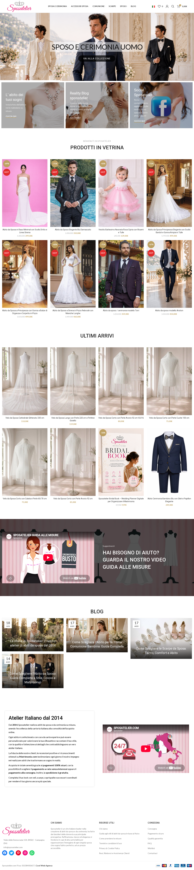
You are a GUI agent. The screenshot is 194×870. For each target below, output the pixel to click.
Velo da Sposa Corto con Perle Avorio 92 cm (73, 498)
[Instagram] (25, 852)
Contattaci (152, 853)
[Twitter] (11, 852)
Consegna (152, 829)
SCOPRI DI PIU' (97, 58)
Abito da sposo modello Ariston (169, 310)
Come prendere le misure (110, 838)
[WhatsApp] (32, 852)
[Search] (173, 6)
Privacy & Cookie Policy (109, 848)
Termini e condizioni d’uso (110, 843)
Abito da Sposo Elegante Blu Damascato (73, 229)
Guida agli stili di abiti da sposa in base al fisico (119, 833)
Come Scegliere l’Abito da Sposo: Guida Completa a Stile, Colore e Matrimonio (33, 678)
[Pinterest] (18, 852)
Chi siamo (103, 829)
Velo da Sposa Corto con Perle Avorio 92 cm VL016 (121, 418)
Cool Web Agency (44, 865)
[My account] (167, 6)
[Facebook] (4, 852)
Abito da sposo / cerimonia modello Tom (121, 310)
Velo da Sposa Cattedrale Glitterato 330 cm (25, 418)
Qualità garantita (155, 838)
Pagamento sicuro (156, 833)
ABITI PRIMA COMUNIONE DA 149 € (97, 47)
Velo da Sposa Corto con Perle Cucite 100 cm (169, 418)
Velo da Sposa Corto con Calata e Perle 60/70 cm (25, 498)
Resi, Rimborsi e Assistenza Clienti (114, 853)
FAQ (150, 843)
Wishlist (151, 848)
